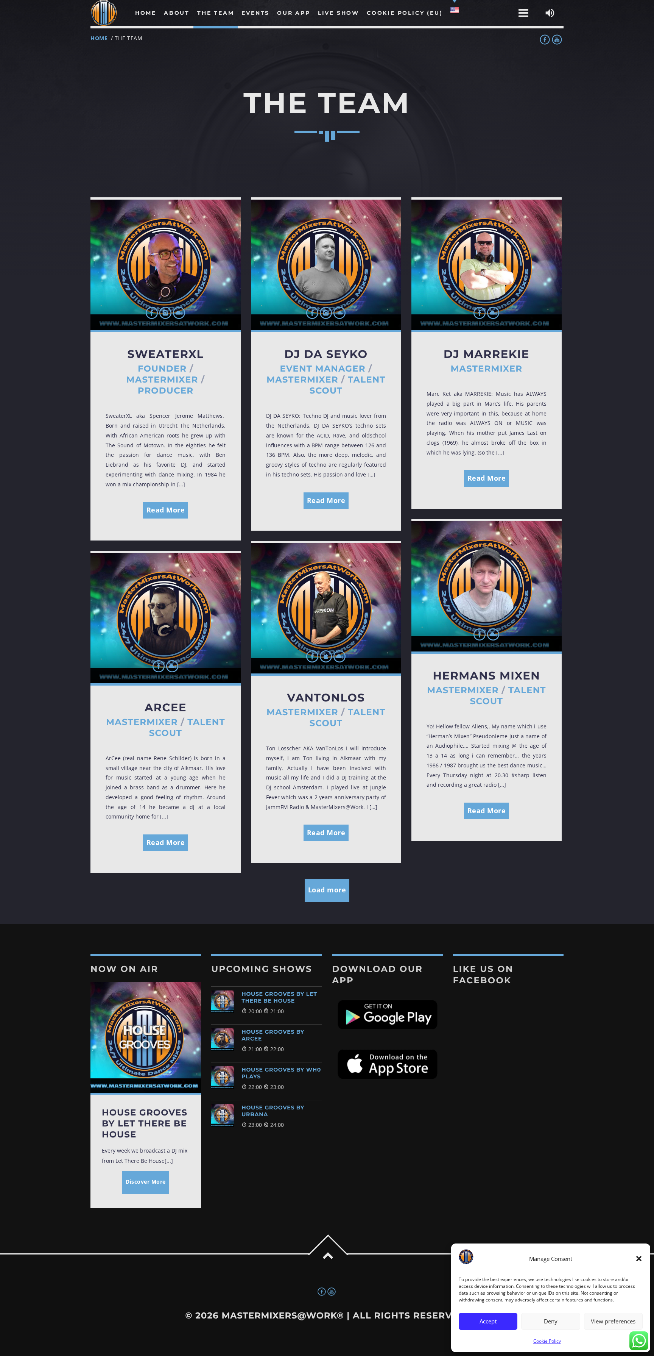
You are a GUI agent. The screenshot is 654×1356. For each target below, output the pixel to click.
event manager (322, 368)
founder (162, 368)
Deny (550, 1321)
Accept (488, 1321)
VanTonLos (326, 698)
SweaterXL (165, 354)
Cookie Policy (547, 1341)
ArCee (166, 707)
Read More (165, 509)
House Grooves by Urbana (272, 1111)
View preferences (613, 1321)
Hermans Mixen (486, 676)
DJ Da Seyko (325, 354)
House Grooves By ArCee (272, 1035)
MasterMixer (162, 379)
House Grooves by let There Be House (279, 997)
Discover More (146, 1181)
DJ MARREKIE (486, 354)
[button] (639, 1258)
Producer (165, 390)
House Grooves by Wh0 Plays (281, 1073)
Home (99, 38)
